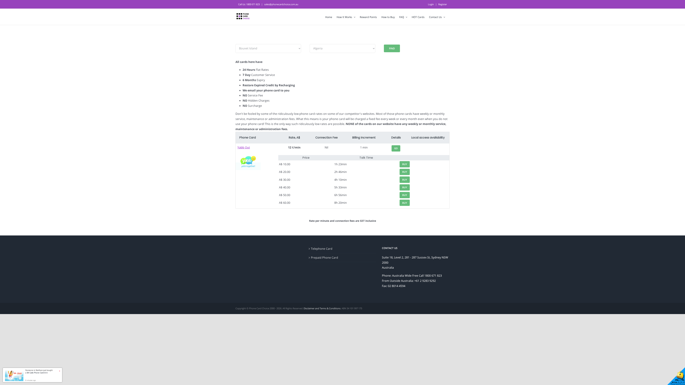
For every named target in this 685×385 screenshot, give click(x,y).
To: (312, 41)
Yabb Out (243, 147)
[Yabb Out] (248, 155)
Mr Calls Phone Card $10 (37, 372)
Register (442, 4)
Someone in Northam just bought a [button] (39, 371)
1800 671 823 (253, 4)
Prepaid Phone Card (324, 258)
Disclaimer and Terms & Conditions (322, 308)
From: (239, 41)
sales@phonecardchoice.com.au (281, 4)
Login (431, 4)
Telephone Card (321, 249)
